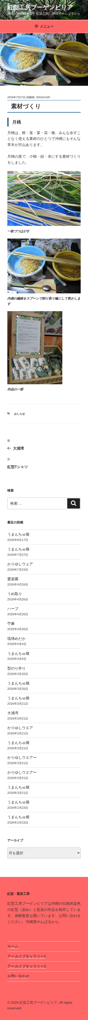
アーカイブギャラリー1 (26, 956)
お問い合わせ (18, 976)
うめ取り (14, 594)
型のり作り (16, 668)
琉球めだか (16, 638)
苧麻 (11, 623)
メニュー (47, 26)
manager (43, 97)
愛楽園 (12, 579)
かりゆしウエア (20, 728)
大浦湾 (12, 713)
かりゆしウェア (20, 564)
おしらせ (19, 413)
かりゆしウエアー (22, 757)
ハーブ (12, 608)
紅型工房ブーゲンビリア (40, 7)
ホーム (12, 946)
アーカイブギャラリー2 (26, 966)
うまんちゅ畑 (18, 534)
